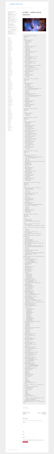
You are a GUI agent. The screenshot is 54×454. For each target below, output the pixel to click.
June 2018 (9, 122)
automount (16, 13)
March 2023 (9, 57)
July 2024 (9, 45)
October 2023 (10, 48)
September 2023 (10, 49)
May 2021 (9, 78)
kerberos (9, 21)
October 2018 (10, 117)
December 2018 (10, 114)
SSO (16, 28)
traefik (9, 29)
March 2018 (9, 126)
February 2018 (10, 127)
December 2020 (10, 84)
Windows (11, 31)
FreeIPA (13, 18)
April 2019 (9, 109)
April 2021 (9, 79)
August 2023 (9, 50)
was (31, 16)
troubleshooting (14, 29)
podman (12, 23)
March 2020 (9, 96)
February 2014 (10, 130)
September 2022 (10, 63)
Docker (10, 17)
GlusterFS (10, 19)
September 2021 (10, 74)
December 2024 (10, 44)
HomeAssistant (16, 19)
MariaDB (9, 22)
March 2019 (9, 110)
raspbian (13, 26)
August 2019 (9, 105)
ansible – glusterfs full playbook (42, 412)
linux (15, 21)
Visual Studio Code (13, 30)
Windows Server (11, 33)
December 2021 (10, 71)
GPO (13, 19)
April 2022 (9, 66)
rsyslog (17, 27)
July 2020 (9, 91)
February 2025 (10, 41)
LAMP (12, 21)
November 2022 (10, 61)
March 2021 (9, 80)
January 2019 (10, 113)
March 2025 (9, 40)
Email (24, 434)
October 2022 (10, 62)
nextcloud (9, 23)
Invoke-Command (12, 20)
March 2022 (9, 67)
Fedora (10, 18)
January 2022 (10, 70)
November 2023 (10, 46)
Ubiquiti (9, 30)
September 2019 (10, 104)
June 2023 (9, 53)
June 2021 (9, 76)
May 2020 (9, 93)
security (11, 28)
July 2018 (9, 121)
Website (24, 437)
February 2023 (10, 58)
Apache (14, 13)
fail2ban (14, 17)
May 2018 (9, 123)
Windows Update (10, 34)
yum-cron (16, 34)
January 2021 (10, 83)
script (9, 28)
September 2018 (10, 118)
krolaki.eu (17, 4)
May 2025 (9, 37)
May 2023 (9, 54)
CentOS (11, 14)
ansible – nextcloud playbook (26, 412)
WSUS (13, 34)
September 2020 (10, 88)
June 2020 (9, 92)
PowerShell (11, 25)
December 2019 (10, 100)
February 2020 (10, 97)
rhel (16, 26)
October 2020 (10, 87)
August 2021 (9, 75)
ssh (14, 28)
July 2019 (9, 106)
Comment (24, 422)
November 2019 (10, 101)
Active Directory (12, 11)
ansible (10, 13)
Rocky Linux (11, 27)
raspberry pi (10, 26)
